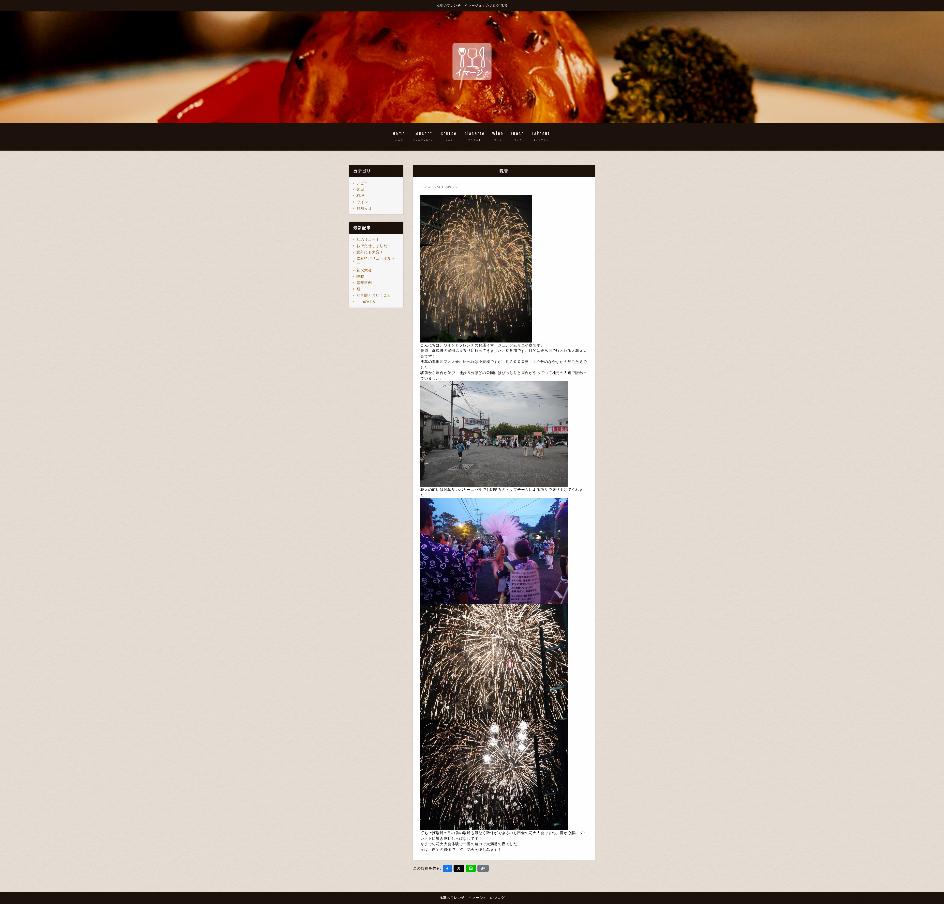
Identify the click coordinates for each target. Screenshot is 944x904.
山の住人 (366, 302)
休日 (360, 189)
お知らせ (364, 208)
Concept (423, 136)
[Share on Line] (471, 868)
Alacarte (474, 136)
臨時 (360, 277)
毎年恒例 (364, 283)
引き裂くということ (373, 295)
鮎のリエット (368, 240)
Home (399, 136)
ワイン (362, 202)
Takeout (541, 136)
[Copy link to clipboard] (483, 868)
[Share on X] (459, 868)
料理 (360, 196)
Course (449, 136)
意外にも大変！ (370, 252)
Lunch (517, 136)
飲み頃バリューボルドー (375, 261)
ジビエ (362, 183)
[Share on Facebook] (447, 868)
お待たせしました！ (373, 246)
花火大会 (364, 270)
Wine (497, 136)
